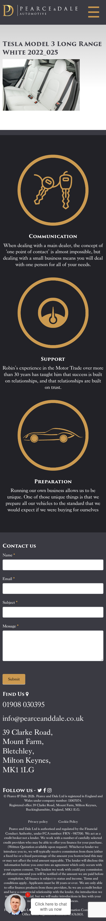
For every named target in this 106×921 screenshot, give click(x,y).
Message (11, 626)
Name (9, 555)
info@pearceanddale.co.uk (43, 718)
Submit (14, 679)
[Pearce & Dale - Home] (44, 10)
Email (9, 578)
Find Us (14, 694)
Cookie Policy (68, 821)
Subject (10, 602)
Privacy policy (38, 821)
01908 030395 (24, 704)
